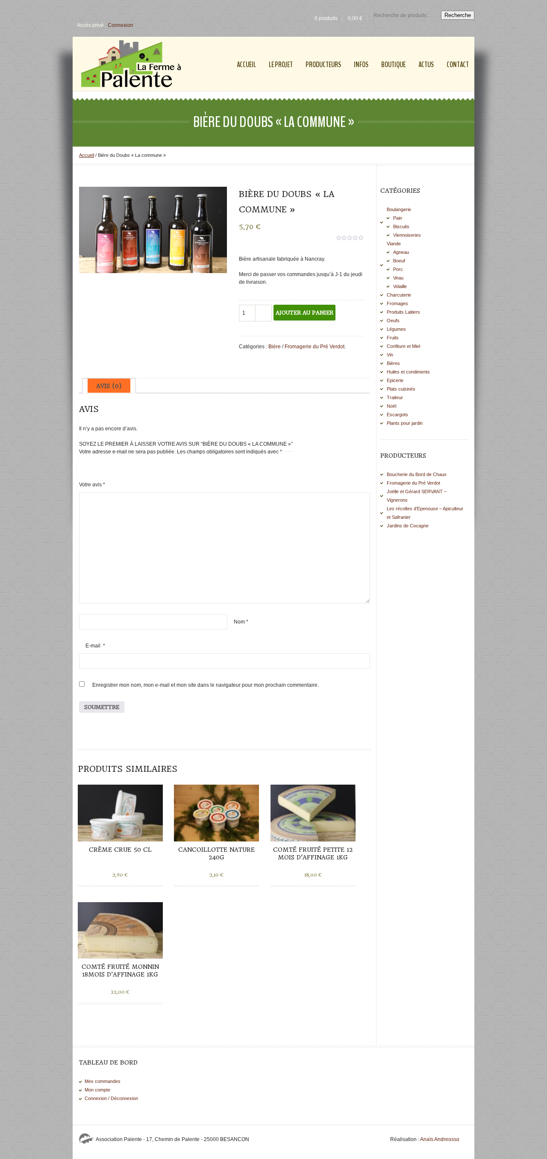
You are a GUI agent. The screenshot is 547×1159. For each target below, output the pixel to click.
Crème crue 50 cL (120, 849)
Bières (393, 363)
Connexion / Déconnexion (111, 1098)
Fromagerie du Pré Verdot (314, 347)
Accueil (86, 155)
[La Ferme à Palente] (131, 63)
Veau (398, 277)
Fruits (393, 337)
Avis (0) (109, 385)
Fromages (397, 303)
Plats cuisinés (401, 388)
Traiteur (395, 397)
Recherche (457, 15)
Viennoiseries (407, 235)
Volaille (400, 286)
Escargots (397, 414)
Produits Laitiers (403, 312)
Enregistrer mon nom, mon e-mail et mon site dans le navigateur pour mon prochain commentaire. (205, 685)
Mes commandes (103, 1081)
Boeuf (399, 260)
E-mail (95, 646)
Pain (397, 218)
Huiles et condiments (408, 371)
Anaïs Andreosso (439, 1139)
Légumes (396, 329)
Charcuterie (399, 294)
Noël (391, 406)
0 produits (326, 18)
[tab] (109, 385)
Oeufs (393, 320)
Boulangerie (399, 209)
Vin (390, 354)
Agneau (401, 252)
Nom (241, 622)
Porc (398, 269)
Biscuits (401, 226)
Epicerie (395, 380)
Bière (274, 347)
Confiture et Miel (403, 346)
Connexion (120, 25)
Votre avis (92, 485)
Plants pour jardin (405, 423)
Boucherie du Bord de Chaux (417, 474)
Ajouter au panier (304, 312)
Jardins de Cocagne (408, 525)
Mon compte (97, 1089)
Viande (394, 243)
